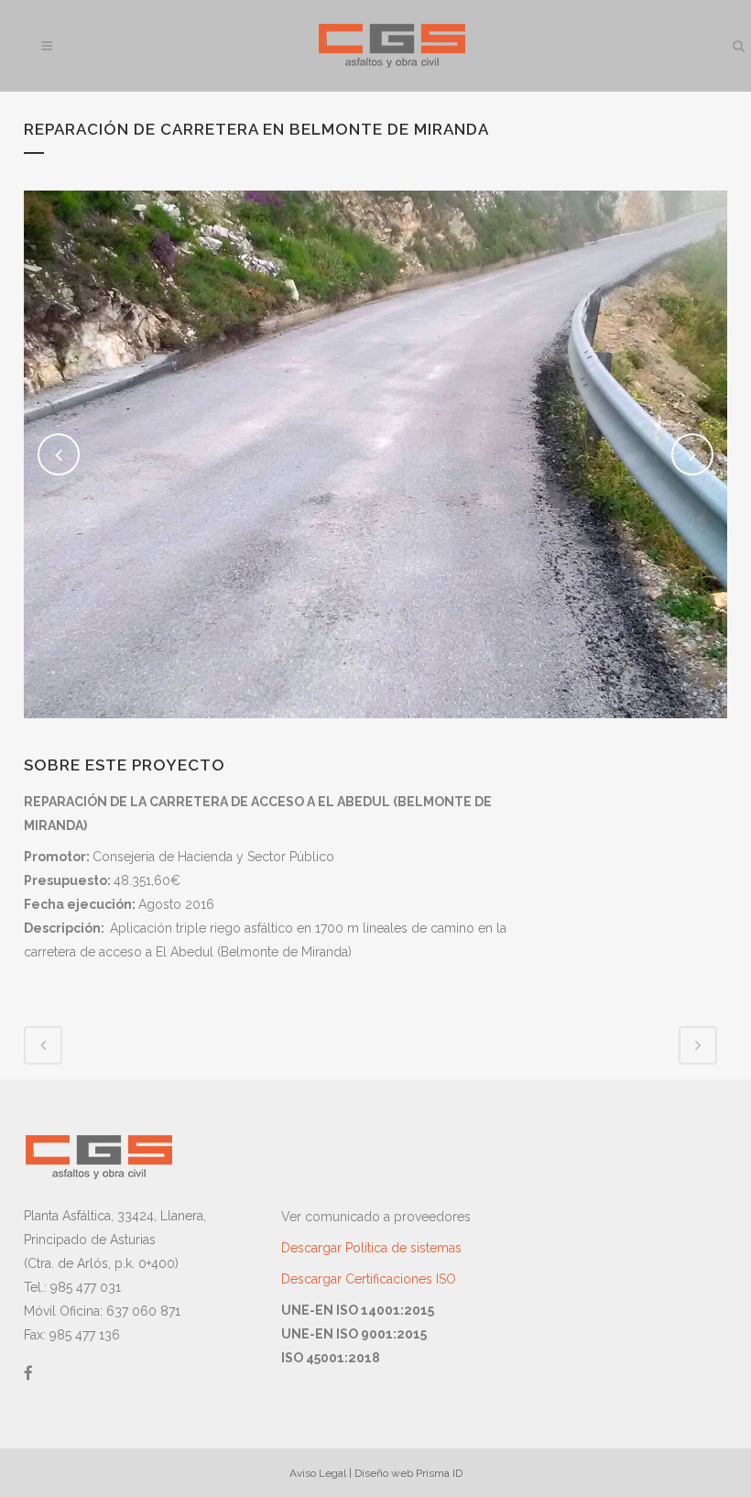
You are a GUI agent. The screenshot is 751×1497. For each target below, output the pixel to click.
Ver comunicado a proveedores (376, 1216)
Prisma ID (439, 1473)
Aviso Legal (317, 1473)
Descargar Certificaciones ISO (368, 1279)
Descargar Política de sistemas (371, 1247)
